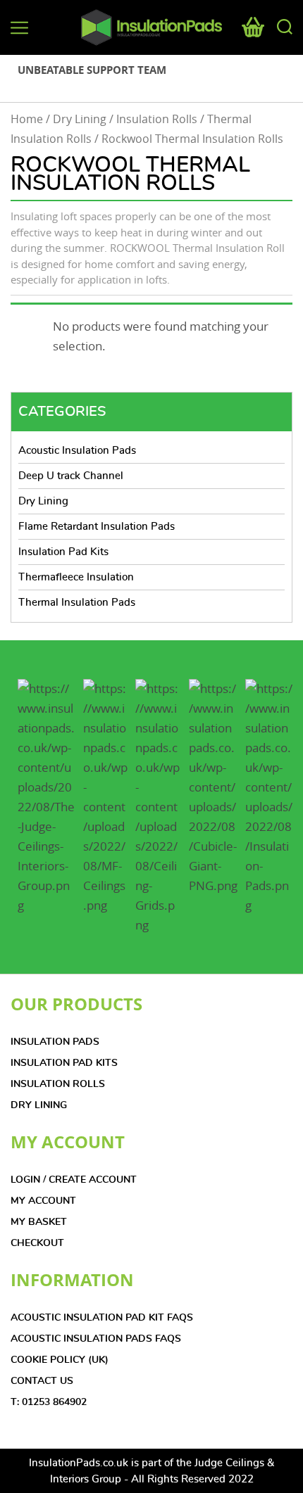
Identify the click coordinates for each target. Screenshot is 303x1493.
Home (27, 119)
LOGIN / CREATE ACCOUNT (74, 1180)
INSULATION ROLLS (58, 1084)
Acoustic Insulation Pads (77, 450)
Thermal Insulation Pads (76, 602)
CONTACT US (42, 1381)
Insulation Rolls (156, 119)
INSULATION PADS (55, 1042)
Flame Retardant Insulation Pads (96, 526)
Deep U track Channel (70, 476)
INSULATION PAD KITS (64, 1063)
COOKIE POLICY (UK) (60, 1360)
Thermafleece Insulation (76, 577)
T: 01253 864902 (49, 1402)
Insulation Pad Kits (63, 552)
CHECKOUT (37, 1243)
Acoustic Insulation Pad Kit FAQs (102, 1318)
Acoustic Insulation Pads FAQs (96, 1339)
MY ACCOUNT (43, 1201)
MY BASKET (39, 1222)
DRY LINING (39, 1105)
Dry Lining (79, 119)
